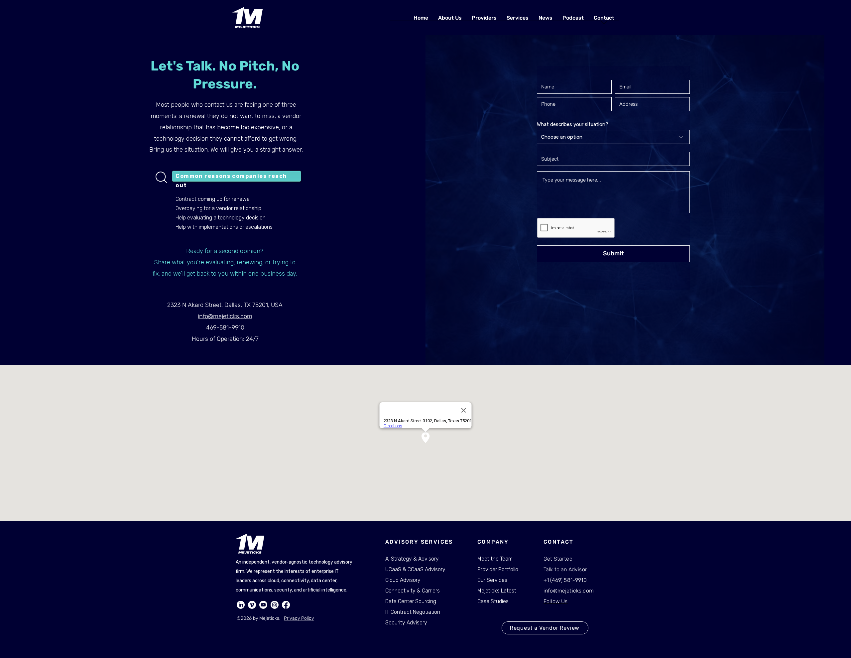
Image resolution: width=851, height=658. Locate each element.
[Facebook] (286, 605)
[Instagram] (275, 605)
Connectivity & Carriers (412, 591)
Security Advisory (406, 622)
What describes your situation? (572, 124)
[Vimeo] (252, 605)
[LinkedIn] (241, 605)
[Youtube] (263, 605)
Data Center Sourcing (410, 601)
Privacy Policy (299, 618)
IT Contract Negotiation (412, 612)
